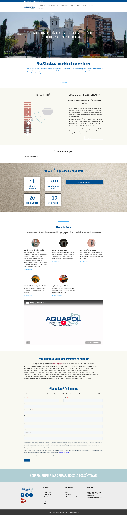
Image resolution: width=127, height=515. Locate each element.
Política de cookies (70, 499)
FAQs (45, 501)
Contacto (90, 5)
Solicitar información (84, 182)
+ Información (40, 9)
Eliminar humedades (49, 499)
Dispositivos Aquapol (62, 5)
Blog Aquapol (58, 363)
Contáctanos (63, 82)
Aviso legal (68, 494)
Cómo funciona (51, 5)
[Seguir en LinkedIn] (31, 495)
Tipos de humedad (75, 5)
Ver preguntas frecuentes (94, 138)
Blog (84, 5)
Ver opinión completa (57, 295)
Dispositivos (47, 497)
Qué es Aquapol (41, 5)
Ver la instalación (28, 269)
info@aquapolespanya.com (95, 497)
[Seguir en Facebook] (22, 495)
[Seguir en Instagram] (27, 495)
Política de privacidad (71, 497)
